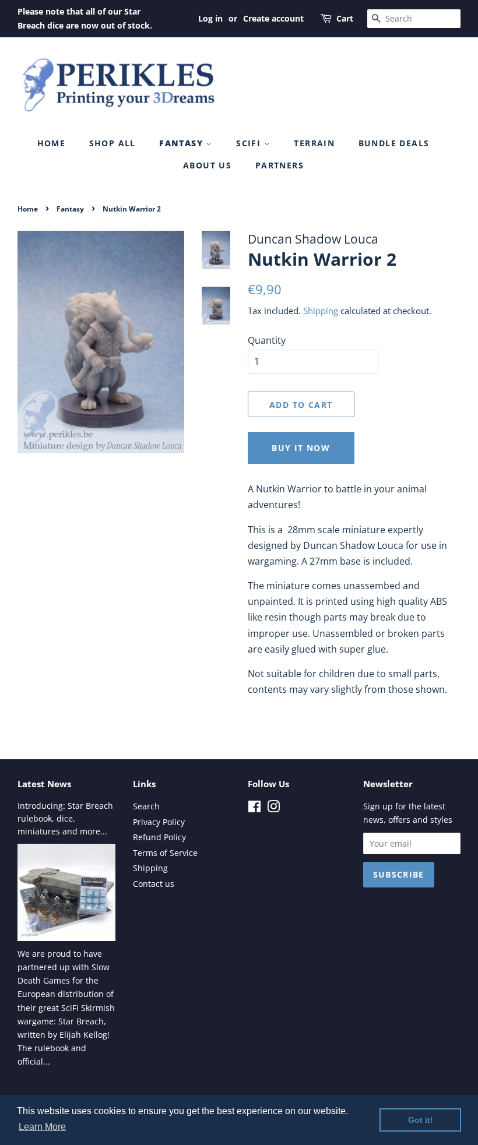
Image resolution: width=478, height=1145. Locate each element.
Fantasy (182, 143)
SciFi (249, 143)
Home (51, 143)
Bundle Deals (394, 143)
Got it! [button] (420, 1120)
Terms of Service (165, 852)
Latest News (44, 784)
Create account (273, 18)
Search (146, 806)
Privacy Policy (159, 821)
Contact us (153, 883)
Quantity (267, 340)
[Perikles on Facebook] (254, 808)
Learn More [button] (42, 1127)
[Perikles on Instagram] (273, 808)
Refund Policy (159, 837)
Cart (344, 18)
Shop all (112, 143)
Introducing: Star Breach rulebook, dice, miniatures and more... (65, 818)
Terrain (314, 143)
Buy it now (301, 447)
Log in (210, 18)
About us (207, 165)
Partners (279, 165)
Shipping (320, 310)
